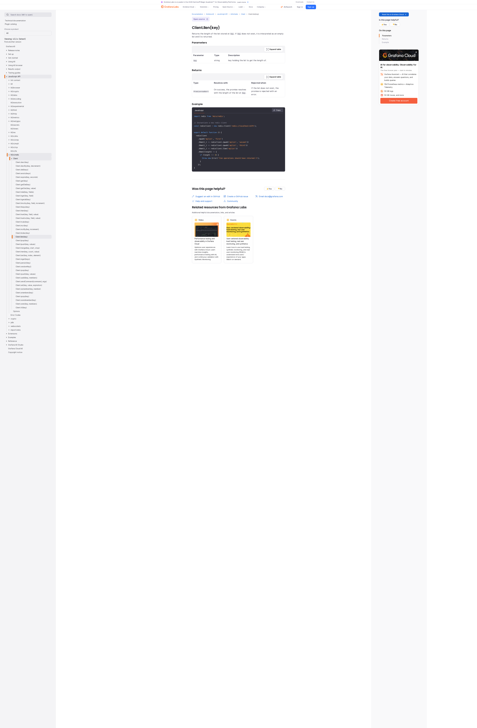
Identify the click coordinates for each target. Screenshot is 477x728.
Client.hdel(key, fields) (25, 192)
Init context (15, 80)
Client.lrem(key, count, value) (27, 252)
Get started (13, 58)
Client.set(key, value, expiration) (29, 285)
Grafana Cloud (188, 7)
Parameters (387, 36)
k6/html (14, 110)
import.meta (15, 330)
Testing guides (14, 73)
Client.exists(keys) (23, 173)
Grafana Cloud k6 (15, 348)
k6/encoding (16, 99)
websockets (16, 326)
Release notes (14, 50)
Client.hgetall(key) (23, 199)
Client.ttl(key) (21, 307)
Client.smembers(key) (24, 293)
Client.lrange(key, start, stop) (28, 248)
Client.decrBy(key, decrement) (28, 166)
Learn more (241, 2)
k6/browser (15, 88)
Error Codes (15, 315)
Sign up (311, 7)
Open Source (227, 7)
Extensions (12, 334)
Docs (251, 7)
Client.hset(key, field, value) (27, 214)
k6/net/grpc (15, 121)
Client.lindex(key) (23, 233)
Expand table (275, 49)
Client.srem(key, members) (26, 304)
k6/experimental (17, 106)
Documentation (197, 14)
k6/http (14, 114)
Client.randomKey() (23, 266)
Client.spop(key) (22, 296)
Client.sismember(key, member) (28, 289)
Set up (11, 54)
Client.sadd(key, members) (26, 278)
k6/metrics (15, 117)
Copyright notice (15, 352)
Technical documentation (15, 21)
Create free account (399, 100)
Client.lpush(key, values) (25, 244)
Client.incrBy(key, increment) (27, 229)
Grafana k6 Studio (15, 345)
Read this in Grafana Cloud (393, 14)
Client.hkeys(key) (23, 207)
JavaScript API (222, 14)
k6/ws (13, 132)
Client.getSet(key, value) (26, 188)
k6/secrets (15, 125)
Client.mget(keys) (23, 259)
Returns (385, 39)
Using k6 (11, 62)
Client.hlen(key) (22, 211)
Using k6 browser (15, 65)
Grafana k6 (210, 14)
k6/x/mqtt (15, 143)
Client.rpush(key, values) (26, 274)
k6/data (14, 95)
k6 (12, 84)
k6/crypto (15, 91)
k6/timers (14, 129)
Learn (241, 7)
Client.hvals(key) (22, 222)
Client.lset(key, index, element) (28, 255)
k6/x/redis (234, 14)
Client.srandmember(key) (26, 300)
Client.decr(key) (22, 162)
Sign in (300, 7)
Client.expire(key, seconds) (27, 177)
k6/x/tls (14, 151)
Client (243, 14)
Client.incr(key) (22, 225)
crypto (13, 319)
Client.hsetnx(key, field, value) (28, 218)
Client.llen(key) (22, 237)
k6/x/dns (14, 136)
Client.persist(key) (23, 263)
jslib (12, 322)
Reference (12, 341)
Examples (12, 337)
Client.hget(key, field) (24, 196)
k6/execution (16, 102)
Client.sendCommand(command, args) (31, 281)
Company (260, 7)
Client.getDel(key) (23, 184)
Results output (14, 69)
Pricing (216, 7)
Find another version (12, 42)
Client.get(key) (22, 181)
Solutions (203, 7)
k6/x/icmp (15, 140)
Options (16, 311)
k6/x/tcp (14, 147)
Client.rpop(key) (22, 270)
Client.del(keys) (22, 170)
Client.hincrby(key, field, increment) (30, 203)
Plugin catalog (11, 24)
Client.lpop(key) (22, 240)
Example (385, 42)
